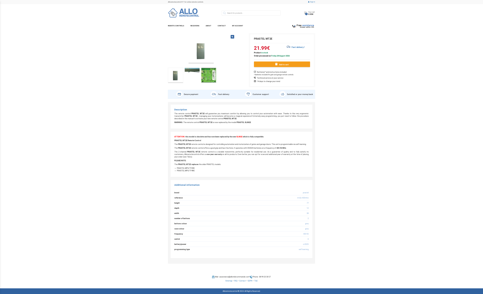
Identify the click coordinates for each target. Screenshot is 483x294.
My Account (237, 26)
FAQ (235, 281)
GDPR (250, 281)
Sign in (312, 2)
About (208, 26)
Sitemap (228, 281)
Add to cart (284, 65)
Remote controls (176, 26)
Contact (222, 26)
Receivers (194, 26)
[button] (232, 36)
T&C (256, 281)
